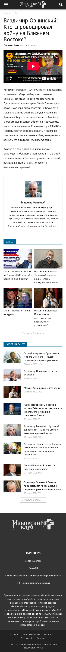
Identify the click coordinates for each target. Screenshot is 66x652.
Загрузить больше (32, 333)
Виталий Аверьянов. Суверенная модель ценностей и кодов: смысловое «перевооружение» (41, 357)
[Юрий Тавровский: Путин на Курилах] (18, 298)
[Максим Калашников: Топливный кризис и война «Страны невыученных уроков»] (48, 258)
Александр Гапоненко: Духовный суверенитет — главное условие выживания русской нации (41, 430)
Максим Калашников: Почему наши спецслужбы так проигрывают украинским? (45, 318)
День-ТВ (33, 568)
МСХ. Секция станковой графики (33, 582)
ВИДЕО (10, 241)
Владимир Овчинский (13, 45)
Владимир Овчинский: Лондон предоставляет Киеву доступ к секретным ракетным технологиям (42, 486)
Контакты (40, 638)
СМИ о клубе (27, 638)
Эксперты (48, 634)
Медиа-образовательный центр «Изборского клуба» (33, 575)
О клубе (14, 634)
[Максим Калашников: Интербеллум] (12, 392)
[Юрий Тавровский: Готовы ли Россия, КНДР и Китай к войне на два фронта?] (18, 258)
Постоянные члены (31, 634)
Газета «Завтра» (33, 560)
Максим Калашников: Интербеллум (43, 387)
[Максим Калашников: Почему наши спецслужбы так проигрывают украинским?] (48, 298)
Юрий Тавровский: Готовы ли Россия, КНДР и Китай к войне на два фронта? (18, 275)
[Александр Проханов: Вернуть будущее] (12, 375)
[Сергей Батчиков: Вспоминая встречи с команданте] (12, 470)
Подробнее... (51, 226)
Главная (7, 13)
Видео (18, 13)
